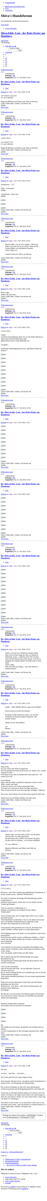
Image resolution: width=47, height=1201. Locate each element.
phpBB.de (24, 1189)
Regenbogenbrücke (12, 1163)
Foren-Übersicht (11, 1177)
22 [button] (6, 58)
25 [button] (6, 64)
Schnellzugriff (10, 3)
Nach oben (4, 107)
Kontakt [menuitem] (8, 1183)
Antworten (4, 41)
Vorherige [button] (8, 52)
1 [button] (5, 54)
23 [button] (6, 60)
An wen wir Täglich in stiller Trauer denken (22, 1165)
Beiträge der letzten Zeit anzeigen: (15, 1115)
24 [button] (6, 62)
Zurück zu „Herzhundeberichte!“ (12, 1152)
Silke (2, 72)
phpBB (12, 1187)
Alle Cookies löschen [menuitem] (12, 1181)
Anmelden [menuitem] (8, 10)
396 (13, 76)
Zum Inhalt (5, 25)
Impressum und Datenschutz (15, 6)
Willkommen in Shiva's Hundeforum (17, 1159)
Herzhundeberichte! (12, 1161)
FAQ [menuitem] (7, 8)
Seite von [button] (10, 46)
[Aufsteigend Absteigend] (25, 1117)
